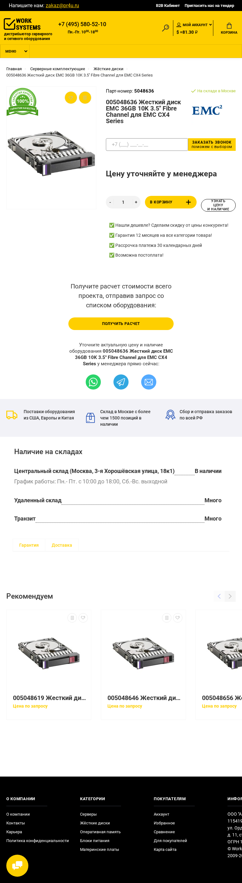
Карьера (14, 831)
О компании (18, 814)
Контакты (15, 823)
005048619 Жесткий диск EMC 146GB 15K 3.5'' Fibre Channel (50, 698)
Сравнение (164, 831)
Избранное (164, 823)
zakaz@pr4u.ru (62, 5)
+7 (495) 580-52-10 (82, 24)
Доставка (62, 545)
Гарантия (29, 545)
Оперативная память (100, 831)
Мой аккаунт (195, 25)
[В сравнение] (72, 618)
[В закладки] (83, 618)
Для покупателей (170, 840)
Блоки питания (94, 840)
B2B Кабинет (168, 5)
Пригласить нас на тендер (209, 5)
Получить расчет (121, 324)
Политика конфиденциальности (37, 840)
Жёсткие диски (95, 823)
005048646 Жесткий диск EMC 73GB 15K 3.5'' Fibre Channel (144, 698)
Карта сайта (165, 849)
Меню (10, 51)
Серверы (88, 814)
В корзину (161, 202)
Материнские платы (99, 849)
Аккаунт (161, 814)
